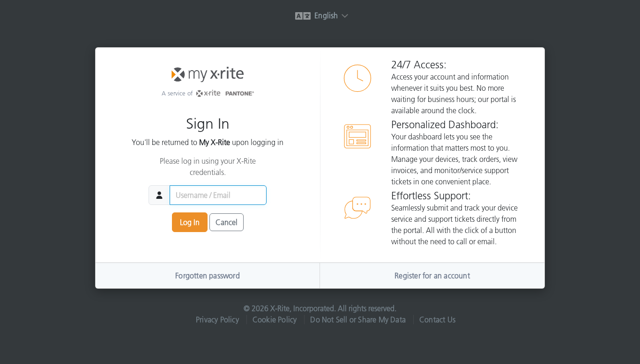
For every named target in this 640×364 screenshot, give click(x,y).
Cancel (227, 222)
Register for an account (432, 275)
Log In (190, 222)
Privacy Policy (217, 319)
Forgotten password (207, 275)
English (325, 15)
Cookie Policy (275, 319)
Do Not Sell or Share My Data (358, 319)
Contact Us (437, 319)
